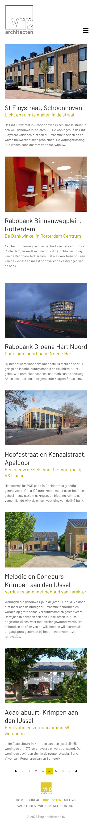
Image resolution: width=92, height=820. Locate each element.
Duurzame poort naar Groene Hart (39, 353)
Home (20, 800)
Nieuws (70, 800)
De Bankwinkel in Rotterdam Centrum (43, 236)
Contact (67, 806)
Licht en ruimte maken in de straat (40, 114)
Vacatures (26, 806)
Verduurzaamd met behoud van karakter (45, 591)
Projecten (52, 800)
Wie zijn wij (48, 806)
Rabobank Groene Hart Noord (46, 346)
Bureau (34, 800)
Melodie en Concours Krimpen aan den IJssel (37, 580)
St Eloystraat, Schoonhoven (43, 108)
